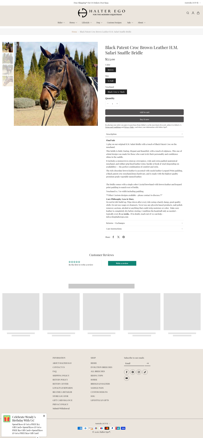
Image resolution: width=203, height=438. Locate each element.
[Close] (134, 196)
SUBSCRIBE (119, 235)
